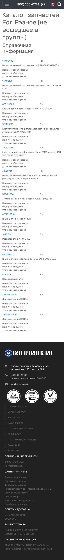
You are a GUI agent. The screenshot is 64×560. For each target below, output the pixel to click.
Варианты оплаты (15, 515)
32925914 (7, 171)
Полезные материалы (21, 428)
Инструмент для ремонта (22, 439)
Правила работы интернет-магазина (27, 545)
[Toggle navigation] (6, 4)
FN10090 (6, 254)
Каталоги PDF (15, 423)
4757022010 (8, 214)
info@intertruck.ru (20, 384)
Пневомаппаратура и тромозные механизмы (28, 489)
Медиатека (14, 417)
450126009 (8, 104)
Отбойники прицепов (16, 504)
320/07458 (7, 147)
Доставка (10, 519)
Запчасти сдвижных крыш (18, 477)
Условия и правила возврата (22, 530)
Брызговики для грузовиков (19, 500)
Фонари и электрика (15, 485)
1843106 (6, 234)
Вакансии (14, 445)
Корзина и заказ (14, 462)
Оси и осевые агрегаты (17, 492)
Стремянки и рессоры (16, 481)
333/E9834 (8, 194)
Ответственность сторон (19, 534)
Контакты (13, 450)
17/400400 (7, 61)
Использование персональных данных (28, 549)
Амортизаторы (12, 496)
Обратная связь (14, 466)
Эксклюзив (14, 434)
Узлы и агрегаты (17, 412)
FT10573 (6, 274)
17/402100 (7, 81)
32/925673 (7, 124)
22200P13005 (9, 294)
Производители (17, 406)
